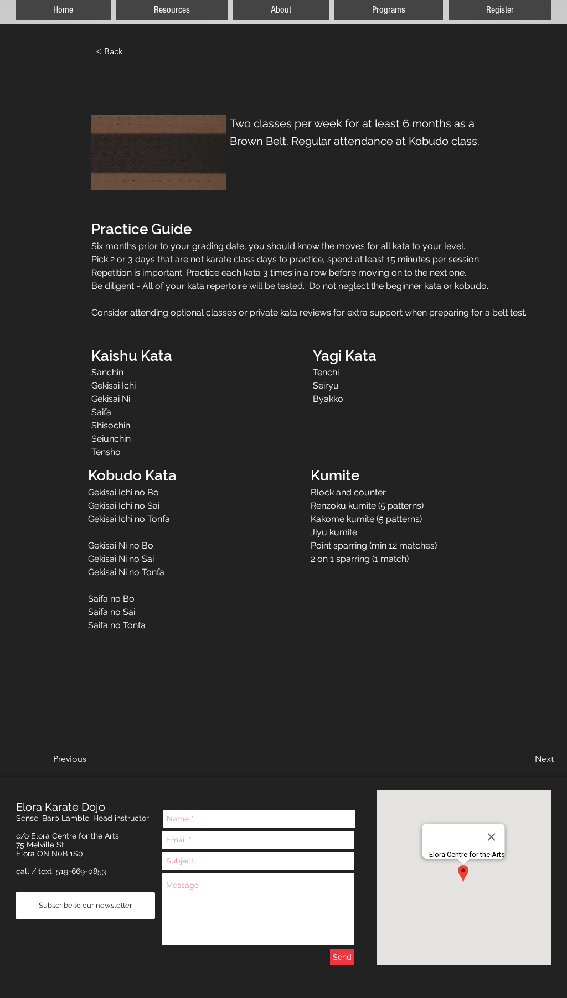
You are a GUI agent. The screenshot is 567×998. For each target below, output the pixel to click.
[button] (500, 10)
